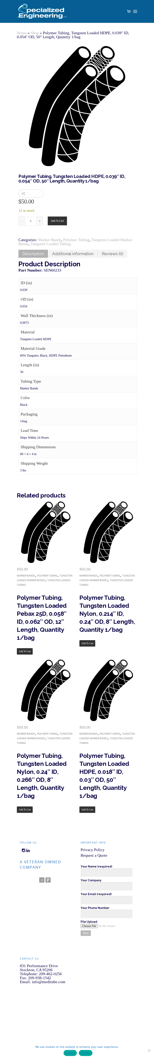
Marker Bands (49, 240)
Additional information (72, 253)
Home (22, 33)
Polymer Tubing (76, 240)
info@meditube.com (48, 982)
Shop (35, 33)
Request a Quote (94, 855)
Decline (85, 1053)
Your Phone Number (95, 908)
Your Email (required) (96, 894)
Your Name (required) (96, 866)
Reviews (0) (112, 253)
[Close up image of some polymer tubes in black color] (77, 106)
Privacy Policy (92, 850)
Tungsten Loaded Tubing (50, 244)
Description (33, 253)
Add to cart (57, 221)
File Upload (89, 921)
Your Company (91, 880)
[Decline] (149, 1050)
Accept (70, 1053)
